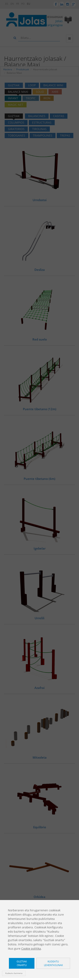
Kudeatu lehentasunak (53, 963)
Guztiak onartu (22, 963)
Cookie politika (31, 948)
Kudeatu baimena (13, 973)
